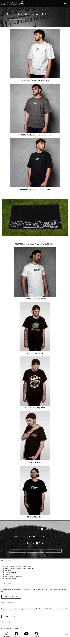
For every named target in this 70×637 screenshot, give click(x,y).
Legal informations (10, 578)
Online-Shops (35, 551)
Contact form (10, 616)
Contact (7, 574)
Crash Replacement (11, 572)
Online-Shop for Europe (21, 536)
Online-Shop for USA (38, 536)
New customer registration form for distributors (19, 568)
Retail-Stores (17, 551)
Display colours (11, 597)
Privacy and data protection (13, 576)
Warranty (8, 570)
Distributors (53, 551)
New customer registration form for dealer (18, 566)
